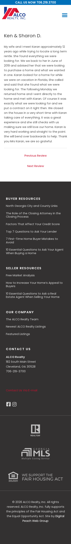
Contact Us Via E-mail (21, 390)
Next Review (35, 166)
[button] (64, 15)
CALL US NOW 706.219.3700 (35, 2)
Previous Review (35, 156)
